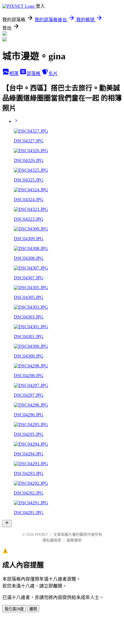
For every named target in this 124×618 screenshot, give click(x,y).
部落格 (34, 73)
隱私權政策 (51, 540)
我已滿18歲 (14, 609)
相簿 (14, 73)
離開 (33, 609)
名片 (53, 73)
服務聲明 (74, 540)
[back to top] (7, 523)
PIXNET (41, 534)
